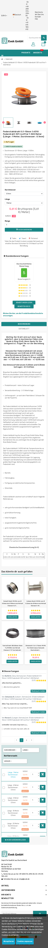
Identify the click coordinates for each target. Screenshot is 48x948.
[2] (21, 285)
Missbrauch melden (38, 691)
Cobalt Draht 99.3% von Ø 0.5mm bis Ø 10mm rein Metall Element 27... (12, 603)
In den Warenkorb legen (42, 774)
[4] (25, 285)
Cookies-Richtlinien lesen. (30, 935)
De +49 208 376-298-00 (27, 9)
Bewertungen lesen (24, 303)
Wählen (8, 761)
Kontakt (38, 17)
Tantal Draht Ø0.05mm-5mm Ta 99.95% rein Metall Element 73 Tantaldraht (12, 648)
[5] (27, 285)
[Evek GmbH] (12, 40)
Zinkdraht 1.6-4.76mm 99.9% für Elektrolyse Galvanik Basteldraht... (36, 648)
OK (40, 914)
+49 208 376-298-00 (27, 874)
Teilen (14, 238)
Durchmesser (9, 190)
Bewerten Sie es (24, 306)
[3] (23, 285)
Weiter (31, 740)
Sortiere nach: (10, 756)
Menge (7, 221)
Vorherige (16, 740)
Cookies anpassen (24, 941)
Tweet (24, 238)
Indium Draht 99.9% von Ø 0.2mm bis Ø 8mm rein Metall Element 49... (35, 603)
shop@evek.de (24, 879)
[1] (19, 285)
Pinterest (34, 238)
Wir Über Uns (39, 14)
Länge (7, 199)
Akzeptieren (8, 941)
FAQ (36, 19)
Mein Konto (39, 12)
